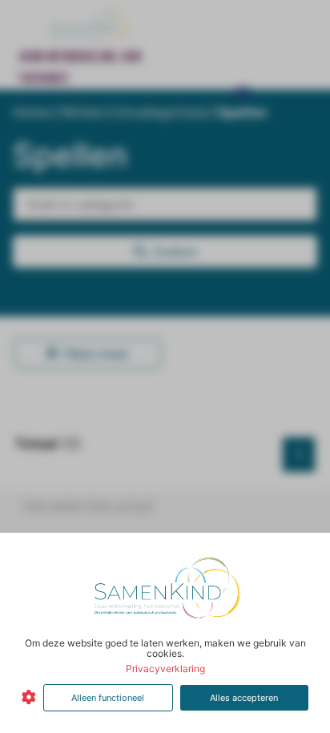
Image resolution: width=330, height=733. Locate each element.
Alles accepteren (244, 697)
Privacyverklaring (165, 669)
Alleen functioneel (107, 697)
